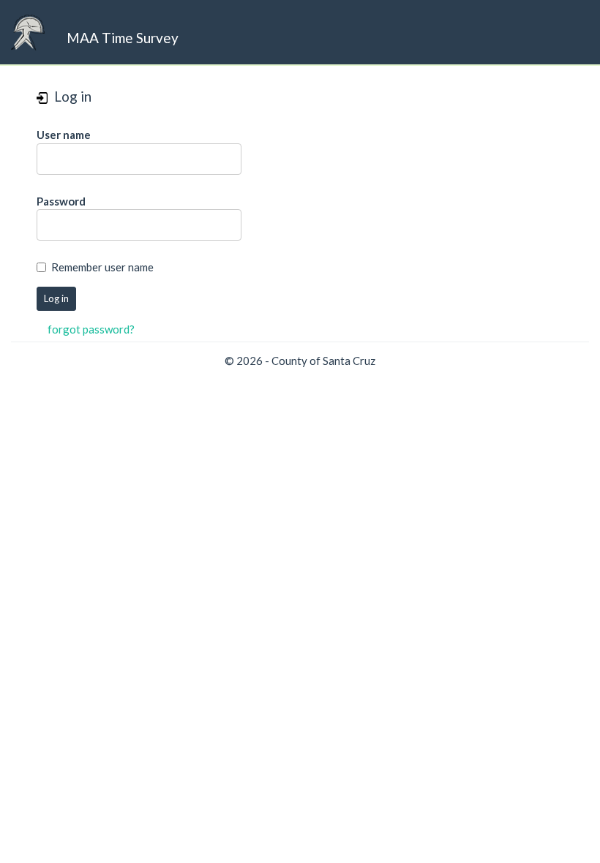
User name (64, 134)
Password (61, 201)
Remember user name (102, 267)
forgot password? (91, 329)
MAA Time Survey (123, 37)
